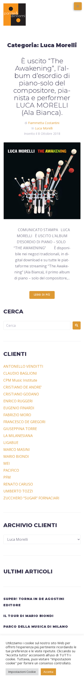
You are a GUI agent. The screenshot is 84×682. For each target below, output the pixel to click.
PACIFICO (11, 470)
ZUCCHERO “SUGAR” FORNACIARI (31, 498)
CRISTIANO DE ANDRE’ (22, 387)
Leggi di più (42, 295)
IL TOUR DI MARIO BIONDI (28, 616)
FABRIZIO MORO (17, 414)
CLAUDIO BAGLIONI (20, 373)
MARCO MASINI (16, 449)
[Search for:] (36, 325)
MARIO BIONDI (16, 456)
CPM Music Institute (20, 380)
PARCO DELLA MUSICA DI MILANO (35, 627)
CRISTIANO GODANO (21, 394)
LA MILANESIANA (18, 435)
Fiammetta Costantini (43, 123)
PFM (7, 477)
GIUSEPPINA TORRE (20, 428)
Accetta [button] (48, 672)
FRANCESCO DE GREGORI (24, 421)
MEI (6, 463)
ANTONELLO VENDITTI (23, 366)
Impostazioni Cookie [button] (22, 672)
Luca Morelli (44, 128)
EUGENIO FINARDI (18, 407)
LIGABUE (10, 442)
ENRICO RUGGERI (18, 401)
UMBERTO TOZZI (18, 491)
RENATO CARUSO (18, 484)
